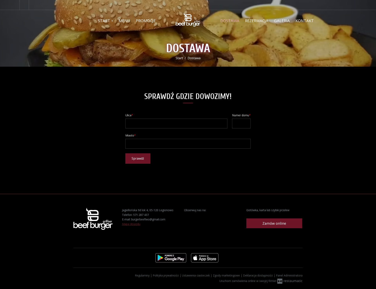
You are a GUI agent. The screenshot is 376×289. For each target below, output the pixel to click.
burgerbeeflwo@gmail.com (148, 219)
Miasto (129, 135)
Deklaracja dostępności (258, 275)
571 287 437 (141, 215)
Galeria (282, 20)
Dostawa (229, 20)
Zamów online (274, 223)
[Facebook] (24, 5)
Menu (124, 20)
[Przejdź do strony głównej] (188, 20)
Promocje (146, 20)
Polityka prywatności (166, 275)
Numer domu (240, 115)
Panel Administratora (289, 275)
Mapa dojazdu (131, 224)
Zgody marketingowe (227, 275)
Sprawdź (138, 158)
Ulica (128, 115)
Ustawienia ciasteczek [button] (196, 275)
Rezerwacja (256, 20)
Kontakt (305, 20)
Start (104, 20)
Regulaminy (142, 275)
